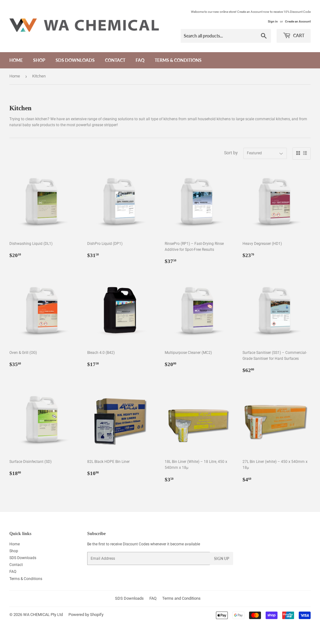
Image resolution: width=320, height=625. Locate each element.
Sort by (231, 152)
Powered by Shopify (85, 614)
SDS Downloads (75, 60)
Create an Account (298, 21)
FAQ (140, 60)
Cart (298, 35)
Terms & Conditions (178, 60)
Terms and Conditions (181, 598)
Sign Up (221, 558)
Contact (115, 60)
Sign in (273, 21)
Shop (39, 60)
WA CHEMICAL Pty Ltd (43, 614)
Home (16, 60)
